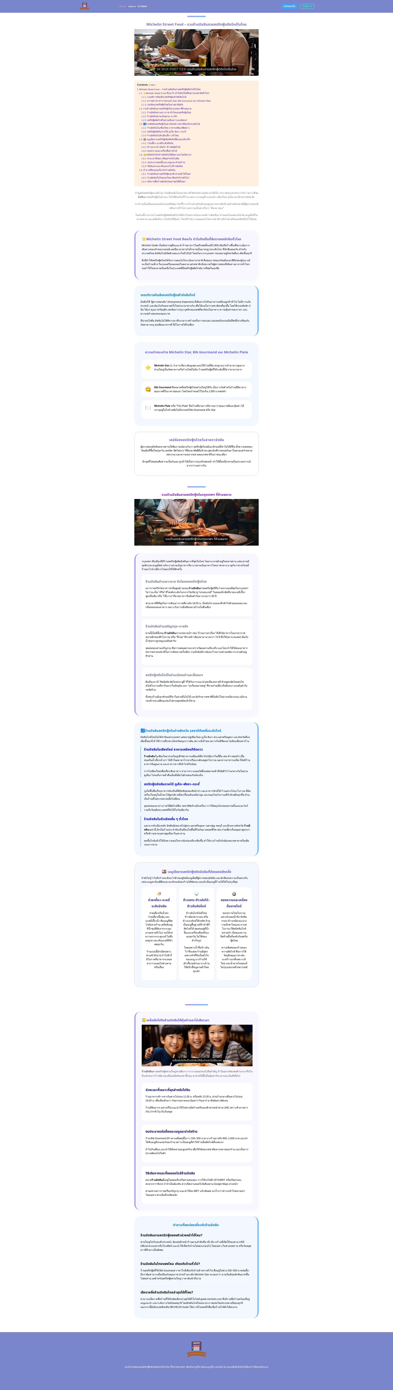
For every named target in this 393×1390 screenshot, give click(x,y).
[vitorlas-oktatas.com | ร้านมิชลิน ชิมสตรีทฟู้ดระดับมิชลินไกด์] (96, 6)
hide (152, 85)
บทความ (132, 6)
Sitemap (142, 6)
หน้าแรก (122, 6)
